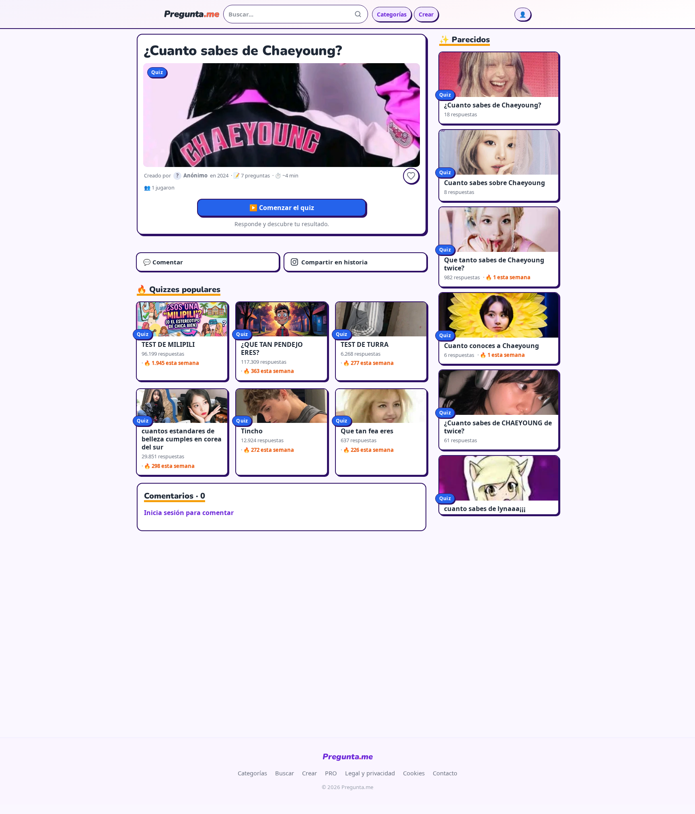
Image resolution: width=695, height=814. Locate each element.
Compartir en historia (334, 262)
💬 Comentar (163, 262)
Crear (426, 14)
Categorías (392, 14)
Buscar (284, 773)
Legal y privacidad (370, 773)
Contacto (445, 773)
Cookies (414, 773)
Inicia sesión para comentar (189, 512)
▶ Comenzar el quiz (281, 207)
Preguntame (348, 756)
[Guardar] (411, 176)
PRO (331, 773)
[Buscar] (358, 14)
